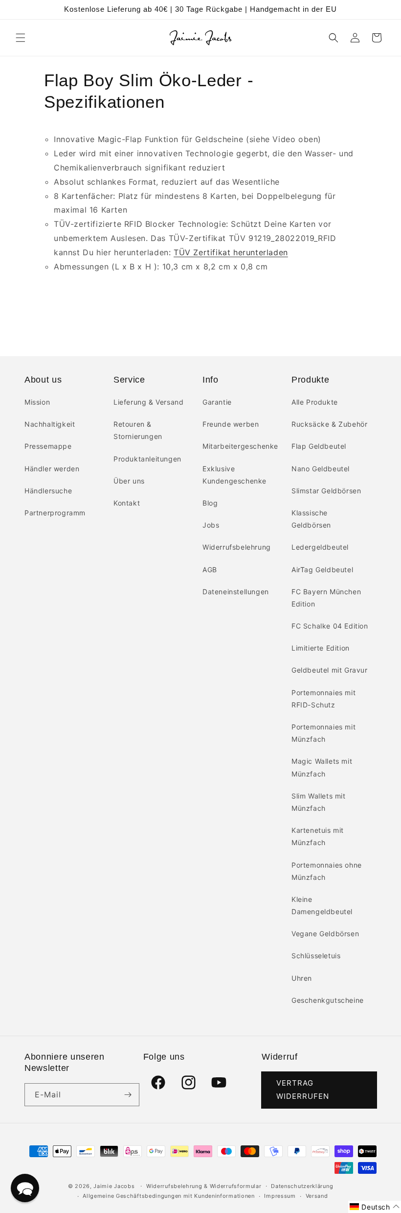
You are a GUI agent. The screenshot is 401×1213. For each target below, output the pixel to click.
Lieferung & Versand (148, 402)
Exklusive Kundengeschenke (234, 474)
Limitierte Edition (320, 648)
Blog (210, 503)
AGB (209, 569)
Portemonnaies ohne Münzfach (326, 871)
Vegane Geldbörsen (325, 933)
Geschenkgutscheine (327, 1000)
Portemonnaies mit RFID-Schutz (323, 698)
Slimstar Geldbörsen (326, 490)
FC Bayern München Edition (326, 597)
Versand (317, 1195)
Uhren (301, 978)
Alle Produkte (314, 402)
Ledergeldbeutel (320, 547)
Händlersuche (48, 490)
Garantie (217, 402)
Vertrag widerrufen (302, 1089)
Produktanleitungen (147, 459)
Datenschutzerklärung (302, 1186)
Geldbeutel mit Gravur (329, 670)
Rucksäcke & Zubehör (329, 424)
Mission (37, 402)
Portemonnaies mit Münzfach (323, 733)
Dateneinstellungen (235, 591)
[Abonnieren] (128, 1094)
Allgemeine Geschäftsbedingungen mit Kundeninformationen (169, 1195)
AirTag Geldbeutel (322, 569)
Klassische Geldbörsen (311, 519)
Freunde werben (230, 424)
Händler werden (51, 468)
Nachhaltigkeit (49, 424)
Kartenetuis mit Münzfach (317, 836)
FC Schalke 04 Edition (329, 626)
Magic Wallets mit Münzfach (321, 767)
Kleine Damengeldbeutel (322, 905)
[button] (20, 38)
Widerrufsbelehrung (236, 547)
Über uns (129, 481)
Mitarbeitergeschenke (240, 446)
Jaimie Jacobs (113, 1186)
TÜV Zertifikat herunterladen (231, 252)
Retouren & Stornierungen (137, 430)
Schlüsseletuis (315, 955)
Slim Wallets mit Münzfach (318, 802)
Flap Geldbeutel (318, 446)
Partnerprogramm (55, 513)
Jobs (210, 525)
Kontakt (126, 503)
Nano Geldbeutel (320, 468)
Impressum (279, 1195)
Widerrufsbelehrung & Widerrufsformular (204, 1186)
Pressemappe (48, 446)
